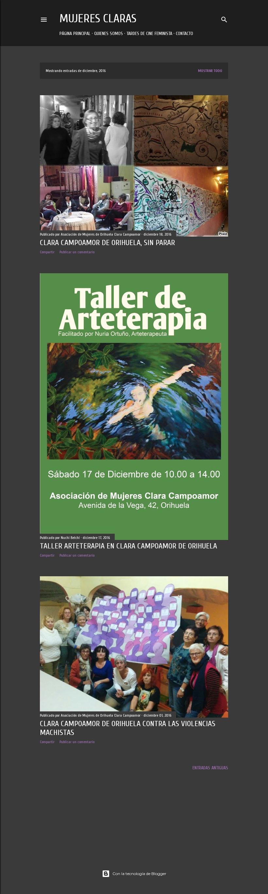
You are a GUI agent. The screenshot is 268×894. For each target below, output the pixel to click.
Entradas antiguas (210, 768)
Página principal (75, 33)
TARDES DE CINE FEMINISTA (149, 33)
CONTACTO (184, 33)
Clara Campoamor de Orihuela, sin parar (107, 242)
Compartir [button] (47, 252)
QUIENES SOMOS (108, 33)
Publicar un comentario (76, 252)
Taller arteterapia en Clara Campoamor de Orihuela (128, 546)
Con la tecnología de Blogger (139, 873)
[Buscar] (224, 18)
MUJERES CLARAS (97, 18)
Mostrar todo (210, 70)
